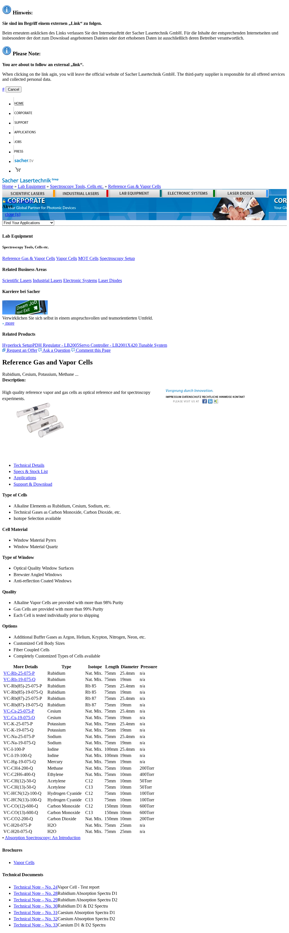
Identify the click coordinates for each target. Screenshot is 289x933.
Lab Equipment (31, 186)
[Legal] (217, 396)
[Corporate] (25, 113)
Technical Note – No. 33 (36, 925)
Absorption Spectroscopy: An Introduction (42, 837)
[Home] (21, 103)
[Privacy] (191, 396)
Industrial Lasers (47, 280)
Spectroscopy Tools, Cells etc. (77, 186)
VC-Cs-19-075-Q (19, 717)
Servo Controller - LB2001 (103, 345)
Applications (25, 477)
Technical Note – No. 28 (36, 893)
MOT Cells (88, 258)
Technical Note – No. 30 (36, 906)
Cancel (13, 89)
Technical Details (29, 465)
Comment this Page (93, 350)
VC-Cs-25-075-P (18, 711)
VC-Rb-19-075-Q (19, 679)
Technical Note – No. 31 (36, 912)
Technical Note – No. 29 (36, 899)
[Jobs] (20, 142)
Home (7, 186)
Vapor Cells (66, 258)
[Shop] (18, 171)
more (9, 323)
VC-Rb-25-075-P (19, 673)
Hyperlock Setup (17, 345)
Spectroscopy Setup (117, 258)
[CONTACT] (239, 396)
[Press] (21, 151)
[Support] (23, 123)
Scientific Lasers (17, 280)
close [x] (12, 214)
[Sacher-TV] (25, 161)
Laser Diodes (110, 280)
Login (11, 201)
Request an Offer (21, 350)
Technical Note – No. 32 (36, 918)
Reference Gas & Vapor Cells (134, 186)
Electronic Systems (80, 280)
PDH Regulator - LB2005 (55, 345)
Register (26, 201)
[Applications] (27, 132)
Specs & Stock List (31, 471)
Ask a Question (56, 350)
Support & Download (33, 484)
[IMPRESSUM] (173, 396)
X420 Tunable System (147, 345)
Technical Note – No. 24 (36, 887)
